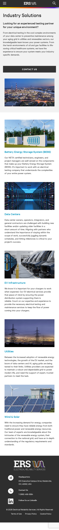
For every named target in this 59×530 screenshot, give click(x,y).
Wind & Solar (12, 416)
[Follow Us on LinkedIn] (10, 502)
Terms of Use (16, 513)
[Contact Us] (10, 492)
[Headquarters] (10, 479)
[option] (29, 93)
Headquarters (24, 476)
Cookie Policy (45, 513)
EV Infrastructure (15, 282)
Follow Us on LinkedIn (28, 500)
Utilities (9, 351)
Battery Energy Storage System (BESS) (28, 151)
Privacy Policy (31, 513)
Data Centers (12, 214)
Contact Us (29, 69)
